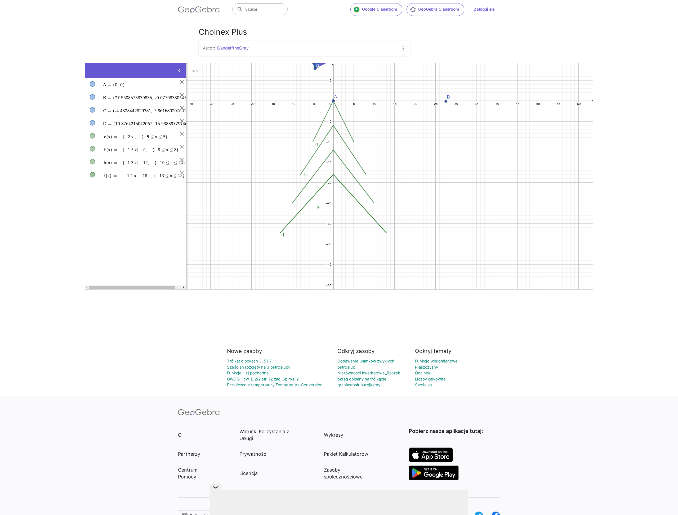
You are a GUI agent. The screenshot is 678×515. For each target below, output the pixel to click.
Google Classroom (379, 9)
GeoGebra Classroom (438, 9)
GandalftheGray (233, 48)
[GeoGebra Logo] (199, 9)
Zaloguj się (484, 9)
